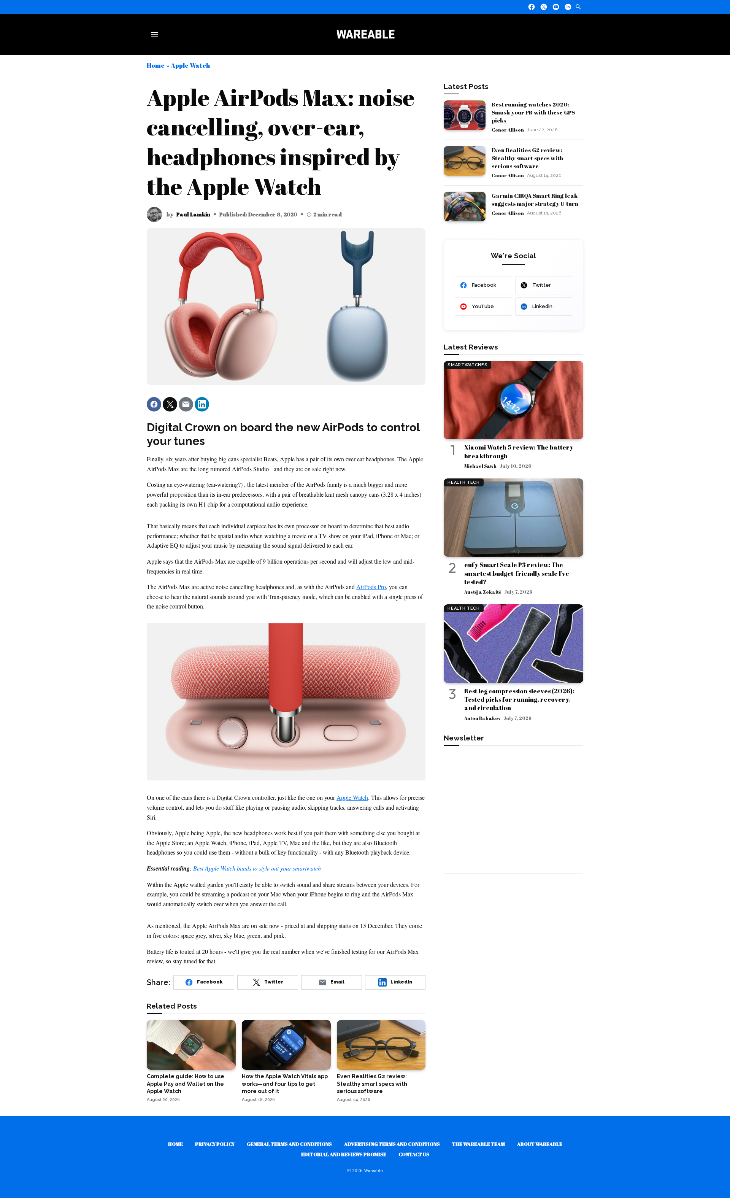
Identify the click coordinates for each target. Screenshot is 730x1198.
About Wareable (539, 1144)
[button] (154, 404)
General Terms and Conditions (289, 1144)
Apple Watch (190, 65)
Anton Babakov (482, 718)
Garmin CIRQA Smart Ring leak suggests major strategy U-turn (535, 199)
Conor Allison (508, 130)
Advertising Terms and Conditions (392, 1144)
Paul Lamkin (193, 214)
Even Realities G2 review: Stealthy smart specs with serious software (527, 158)
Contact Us (413, 1154)
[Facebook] (531, 7)
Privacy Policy (215, 1144)
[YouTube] (556, 7)
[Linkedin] (568, 7)
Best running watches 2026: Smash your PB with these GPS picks (533, 112)
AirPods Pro (371, 587)
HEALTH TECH (463, 482)
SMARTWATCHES (467, 364)
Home (156, 65)
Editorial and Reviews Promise (343, 1154)
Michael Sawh (480, 466)
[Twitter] (543, 7)
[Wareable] (365, 34)
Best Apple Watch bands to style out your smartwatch (257, 868)
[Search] (578, 7)
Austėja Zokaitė (482, 592)
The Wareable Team (478, 1144)
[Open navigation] (156, 34)
